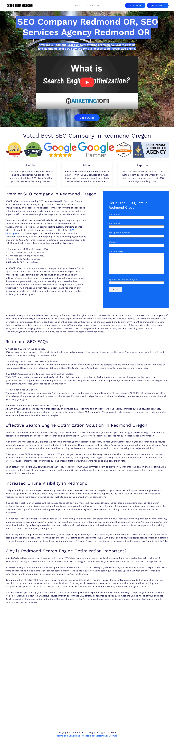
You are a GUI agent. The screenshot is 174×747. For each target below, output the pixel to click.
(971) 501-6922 (157, 5)
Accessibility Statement (94, 735)
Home (78, 5)
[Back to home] (19, 5)
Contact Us (93, 5)
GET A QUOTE (135, 5)
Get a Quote (87, 117)
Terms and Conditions (68, 735)
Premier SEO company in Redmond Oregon (50, 194)
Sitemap (113, 735)
